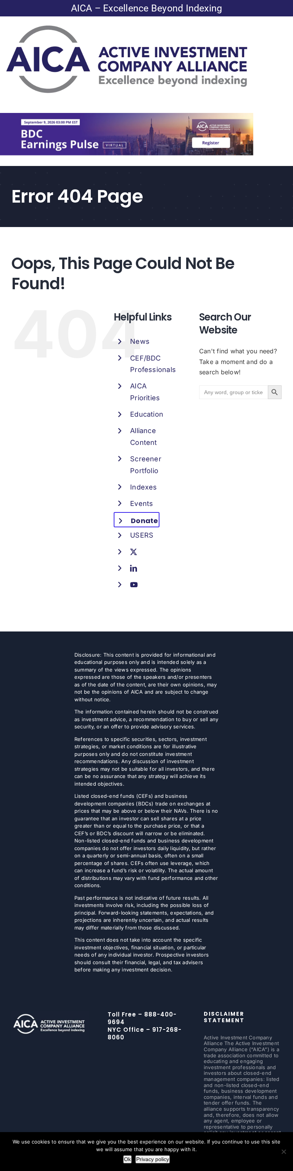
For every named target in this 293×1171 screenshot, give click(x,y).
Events (141, 503)
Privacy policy (152, 1159)
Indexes (143, 487)
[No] (283, 1151)
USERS (141, 535)
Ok (127, 1159)
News (140, 341)
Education (146, 414)
